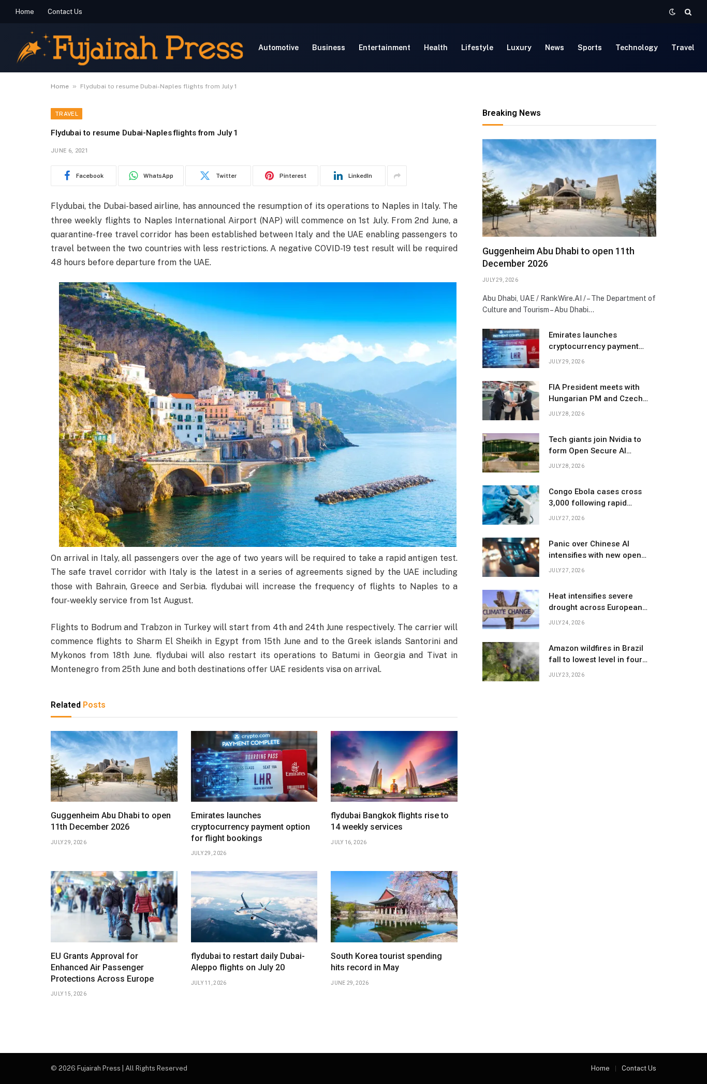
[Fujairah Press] (130, 47)
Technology (636, 47)
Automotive (278, 47)
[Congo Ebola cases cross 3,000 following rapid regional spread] (510, 505)
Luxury (519, 47)
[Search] (687, 11)
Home (25, 12)
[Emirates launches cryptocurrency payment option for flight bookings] (254, 766)
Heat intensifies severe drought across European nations (595, 602)
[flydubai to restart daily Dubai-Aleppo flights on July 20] (254, 906)
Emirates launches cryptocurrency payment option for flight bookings (250, 827)
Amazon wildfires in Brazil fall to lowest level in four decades (596, 654)
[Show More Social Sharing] (397, 175)
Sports (590, 47)
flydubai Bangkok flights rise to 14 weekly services (390, 821)
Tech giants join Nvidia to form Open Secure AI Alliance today (595, 445)
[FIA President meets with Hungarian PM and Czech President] (510, 400)
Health (436, 47)
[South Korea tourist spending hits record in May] (394, 906)
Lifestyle (477, 47)
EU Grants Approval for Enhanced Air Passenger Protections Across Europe (102, 967)
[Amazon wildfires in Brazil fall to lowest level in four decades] (510, 661)
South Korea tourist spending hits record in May (386, 961)
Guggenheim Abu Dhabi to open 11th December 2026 (111, 821)
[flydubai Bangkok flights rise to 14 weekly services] (394, 766)
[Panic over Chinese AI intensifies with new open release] (510, 557)
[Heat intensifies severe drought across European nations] (510, 609)
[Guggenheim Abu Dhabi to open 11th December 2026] (114, 766)
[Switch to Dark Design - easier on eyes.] (672, 12)
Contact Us (65, 12)
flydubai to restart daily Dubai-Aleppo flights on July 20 (248, 961)
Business (328, 47)
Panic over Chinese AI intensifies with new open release (595, 550)
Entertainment (384, 47)
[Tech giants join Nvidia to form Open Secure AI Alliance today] (510, 452)
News (554, 47)
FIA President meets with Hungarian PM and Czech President (596, 393)
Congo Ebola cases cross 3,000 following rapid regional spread (595, 498)
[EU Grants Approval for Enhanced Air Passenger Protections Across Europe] (114, 906)
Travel (683, 47)
